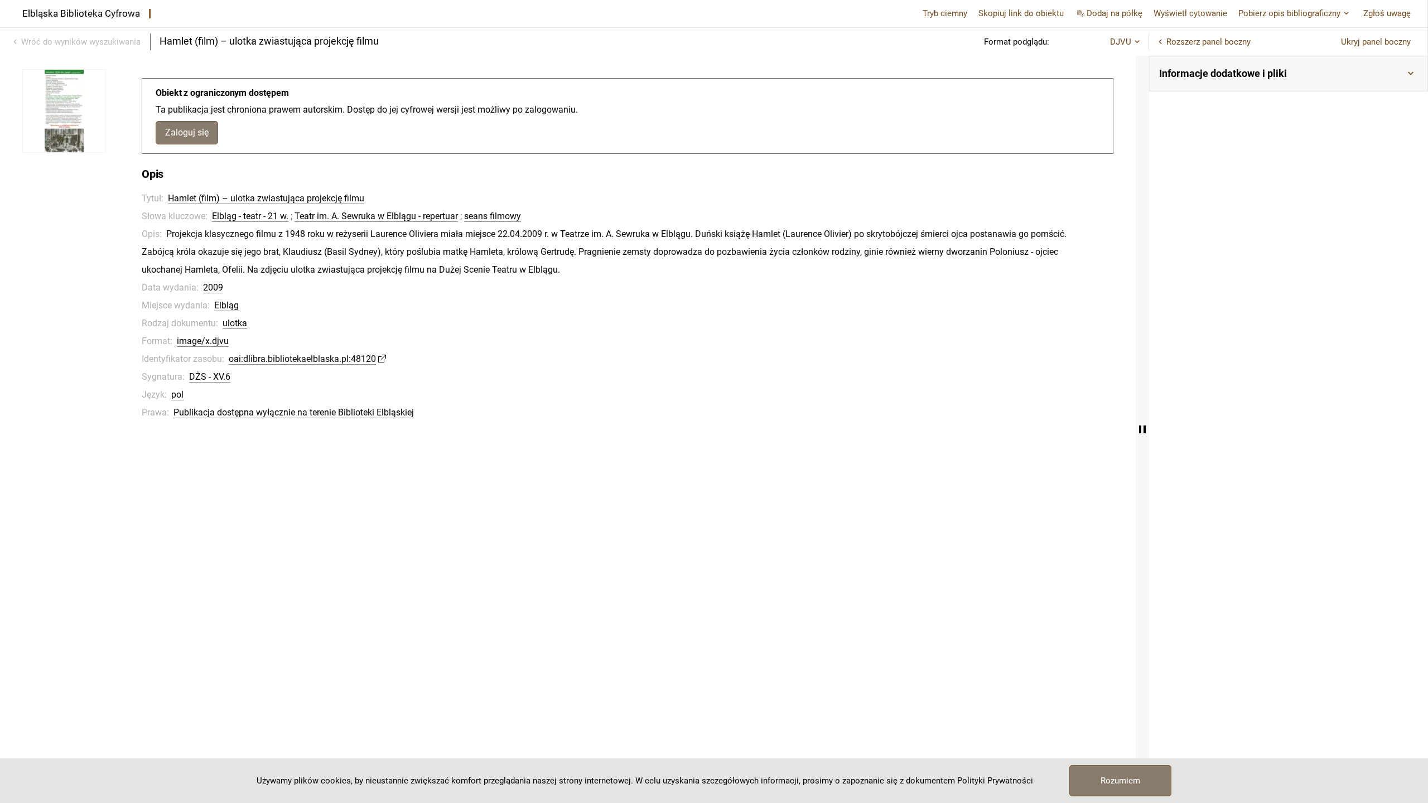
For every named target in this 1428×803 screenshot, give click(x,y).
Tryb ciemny (945, 13)
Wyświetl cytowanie (1190, 13)
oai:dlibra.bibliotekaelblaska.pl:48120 (302, 359)
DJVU (1120, 42)
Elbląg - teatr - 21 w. (250, 216)
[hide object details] (1142, 429)
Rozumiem (1120, 781)
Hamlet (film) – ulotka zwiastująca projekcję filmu (266, 198)
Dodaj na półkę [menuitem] (1114, 13)
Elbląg (226, 305)
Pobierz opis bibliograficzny (1289, 13)
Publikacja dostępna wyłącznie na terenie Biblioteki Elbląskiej (293, 412)
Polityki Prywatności (995, 781)
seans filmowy (492, 216)
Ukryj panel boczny (1376, 42)
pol (177, 394)
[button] (1288, 73)
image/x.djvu (203, 341)
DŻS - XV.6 (209, 376)
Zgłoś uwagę (1387, 13)
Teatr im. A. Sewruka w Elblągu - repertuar (376, 216)
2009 (213, 287)
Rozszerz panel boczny (1208, 42)
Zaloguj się (187, 132)
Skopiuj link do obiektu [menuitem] (1021, 13)
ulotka (235, 323)
